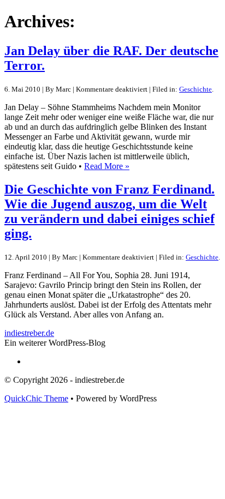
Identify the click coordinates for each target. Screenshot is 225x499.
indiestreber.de (29, 333)
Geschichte (195, 89)
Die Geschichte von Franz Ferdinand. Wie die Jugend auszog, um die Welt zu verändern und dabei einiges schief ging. (109, 211)
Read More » (106, 166)
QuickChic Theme (36, 398)
